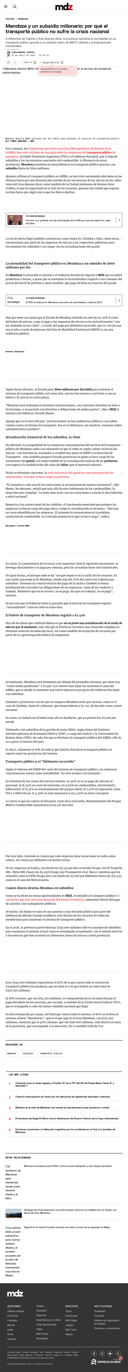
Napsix (69, 1334)
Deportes (41, 1315)
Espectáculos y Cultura (48, 1320)
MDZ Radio (71, 1320)
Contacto (99, 1315)
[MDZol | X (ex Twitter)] (118, 1353)
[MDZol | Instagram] (102, 1353)
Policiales (12, 1320)
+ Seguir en (27, 62)
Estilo (10, 1329)
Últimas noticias (15, 1311)
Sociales (11, 1339)
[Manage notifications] (120, 1358)
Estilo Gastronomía (46, 1324)
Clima (68, 1311)
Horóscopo (71, 1315)
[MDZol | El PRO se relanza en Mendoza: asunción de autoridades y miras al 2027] (119, 300)
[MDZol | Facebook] (94, 1353)
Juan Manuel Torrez (22, 52)
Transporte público (51, 1054)
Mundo (11, 1325)
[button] (5, 6)
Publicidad (99, 1311)
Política (10, 19)
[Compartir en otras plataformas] (15, 62)
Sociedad (41, 1310)
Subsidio (28, 1054)
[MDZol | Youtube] (110, 1353)
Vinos (10, 1334)
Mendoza (11, 1054)
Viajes (39, 1329)
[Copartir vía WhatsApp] (8, 62)
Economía (12, 1315)
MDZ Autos (42, 1333)
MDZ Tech (70, 1329)
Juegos (69, 1325)
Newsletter (42, 1338)
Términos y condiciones (107, 1328)
